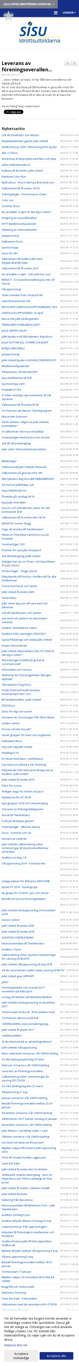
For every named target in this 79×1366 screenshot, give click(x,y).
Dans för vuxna (11, 785)
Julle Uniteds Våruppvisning (19, 1047)
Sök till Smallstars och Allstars (20, 135)
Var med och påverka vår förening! (24, 764)
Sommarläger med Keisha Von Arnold (26, 437)
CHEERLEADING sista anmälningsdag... (26, 1024)
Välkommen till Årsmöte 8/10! (20, 405)
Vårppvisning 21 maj (14, 1092)
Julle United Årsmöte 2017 (18, 1030)
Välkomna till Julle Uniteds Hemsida (24, 467)
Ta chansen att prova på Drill (20, 1018)
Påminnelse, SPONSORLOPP (20, 372)
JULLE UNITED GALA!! (14, 330)
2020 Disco (8, 705)
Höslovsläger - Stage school (19, 571)
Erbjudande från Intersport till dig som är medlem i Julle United (27, 772)
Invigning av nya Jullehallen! (19, 218)
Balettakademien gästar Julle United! (25, 141)
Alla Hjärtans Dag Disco (16, 684)
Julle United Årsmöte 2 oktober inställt (26, 1188)
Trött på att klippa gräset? (18, 821)
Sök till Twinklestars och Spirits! (21, 613)
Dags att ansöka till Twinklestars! (22, 529)
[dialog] (39, 1338)
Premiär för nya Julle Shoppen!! (21, 550)
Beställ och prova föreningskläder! (24, 899)
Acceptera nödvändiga (21, 1356)
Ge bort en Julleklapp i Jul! (18, 485)
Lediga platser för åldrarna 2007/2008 (26, 881)
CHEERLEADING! (11, 1036)
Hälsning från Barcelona (17, 1200)
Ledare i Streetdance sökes (19, 628)
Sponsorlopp (10, 247)
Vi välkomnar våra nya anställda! (23, 431)
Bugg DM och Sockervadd (18, 1287)
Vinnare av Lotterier (14, 839)
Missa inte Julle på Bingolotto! (20, 319)
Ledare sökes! (11, 723)
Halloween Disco (12, 241)
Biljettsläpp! (9, 461)
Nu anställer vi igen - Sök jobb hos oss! (26, 274)
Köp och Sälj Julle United (17, 747)
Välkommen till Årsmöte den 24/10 (23, 517)
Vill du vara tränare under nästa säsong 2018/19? (33, 970)
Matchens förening (14, 1292)
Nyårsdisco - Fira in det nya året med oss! (28, 182)
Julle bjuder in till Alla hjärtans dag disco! (27, 336)
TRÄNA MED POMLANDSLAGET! (21, 325)
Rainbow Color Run (14, 176)
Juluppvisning (10, 235)
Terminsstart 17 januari (16, 1272)
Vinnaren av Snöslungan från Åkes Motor (28, 717)
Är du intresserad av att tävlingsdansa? (27, 1041)
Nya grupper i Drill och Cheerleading (25, 803)
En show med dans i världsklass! (22, 759)
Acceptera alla (56, 1356)
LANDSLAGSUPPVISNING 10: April (22, 313)
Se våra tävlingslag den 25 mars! (22, 1086)
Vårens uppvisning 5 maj (17, 1257)
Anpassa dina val (15, 1345)
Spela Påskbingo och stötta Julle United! (27, 640)
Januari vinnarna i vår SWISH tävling (24, 1098)
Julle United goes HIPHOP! (18, 976)
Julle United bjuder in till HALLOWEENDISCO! (29, 360)
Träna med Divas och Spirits (19, 586)
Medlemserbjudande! (15, 366)
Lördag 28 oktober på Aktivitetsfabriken (27, 997)
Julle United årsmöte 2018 (18, 926)
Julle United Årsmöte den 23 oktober (25, 1169)
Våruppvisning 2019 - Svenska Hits (24, 863)
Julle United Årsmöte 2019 (18, 779)
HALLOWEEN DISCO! (14, 490)
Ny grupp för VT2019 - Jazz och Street (25, 893)
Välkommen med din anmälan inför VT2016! (29, 1304)
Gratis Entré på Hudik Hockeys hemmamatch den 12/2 (21, 692)
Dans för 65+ (10, 253)
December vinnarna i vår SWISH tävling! (27, 1113)
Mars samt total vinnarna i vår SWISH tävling (30, 1053)
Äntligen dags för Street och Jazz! (23, 791)
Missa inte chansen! (14, 416)
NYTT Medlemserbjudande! (19, 224)
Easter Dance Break (14, 645)
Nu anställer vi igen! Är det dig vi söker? (26, 212)
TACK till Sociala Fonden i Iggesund (24, 1157)
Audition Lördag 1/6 (14, 857)
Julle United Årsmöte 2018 (18, 931)
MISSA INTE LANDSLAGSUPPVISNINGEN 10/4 (29, 307)
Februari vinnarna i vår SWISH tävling (25, 1065)
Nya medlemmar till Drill (17, 378)
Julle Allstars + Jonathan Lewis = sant (25, 1131)
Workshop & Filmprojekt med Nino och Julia (29, 159)
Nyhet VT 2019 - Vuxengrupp (19, 887)
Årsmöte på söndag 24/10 (18, 496)
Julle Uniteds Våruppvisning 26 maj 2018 (27, 964)
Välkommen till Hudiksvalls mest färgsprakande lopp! (22, 261)
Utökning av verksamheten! (19, 230)
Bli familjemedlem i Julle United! (21, 699)
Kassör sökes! (11, 920)
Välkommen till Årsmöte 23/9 (20, 268)
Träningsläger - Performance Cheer (24, 194)
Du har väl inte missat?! (16, 729)
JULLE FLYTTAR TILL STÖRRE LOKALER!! (25, 342)
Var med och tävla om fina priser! (23, 1142)
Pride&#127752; (11, 390)
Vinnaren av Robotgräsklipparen (22, 809)
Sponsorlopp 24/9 (13, 384)
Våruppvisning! (11, 289)
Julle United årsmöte (14, 1194)
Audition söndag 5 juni (16, 1215)
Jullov (5, 982)
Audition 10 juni (11, 949)
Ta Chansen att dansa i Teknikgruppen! (27, 410)
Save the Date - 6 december (19, 1298)
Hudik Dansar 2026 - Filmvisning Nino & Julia (29, 147)
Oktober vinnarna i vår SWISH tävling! (25, 1136)
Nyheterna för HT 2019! (16, 797)
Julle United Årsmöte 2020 (18, 592)
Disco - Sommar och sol (16, 833)
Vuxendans (9, 598)
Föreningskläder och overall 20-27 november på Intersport (23, 989)
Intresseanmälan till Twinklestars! (23, 943)
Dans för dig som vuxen (17, 711)
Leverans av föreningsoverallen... (27, 66)
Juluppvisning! (10, 354)
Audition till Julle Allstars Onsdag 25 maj (26, 1221)
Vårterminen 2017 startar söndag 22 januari (29, 1119)
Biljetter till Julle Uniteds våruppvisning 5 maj (30, 1251)
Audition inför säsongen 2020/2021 (24, 634)
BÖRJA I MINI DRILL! (13, 348)
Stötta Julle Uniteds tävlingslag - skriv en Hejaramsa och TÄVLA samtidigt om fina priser (27, 1178)
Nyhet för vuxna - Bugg (16, 523)
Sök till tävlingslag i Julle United (21, 556)
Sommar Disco (11, 206)
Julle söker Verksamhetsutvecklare (24, 449)
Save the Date (11, 1163)
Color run (7, 200)
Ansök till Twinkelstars (16, 815)
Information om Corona (16, 669)
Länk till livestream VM (16, 301)
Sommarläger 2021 (13, 544)
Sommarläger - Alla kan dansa (21, 827)
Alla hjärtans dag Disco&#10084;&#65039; (28, 479)
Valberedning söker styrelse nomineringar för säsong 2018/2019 (29, 956)
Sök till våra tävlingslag (16, 443)
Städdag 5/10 (10, 753)
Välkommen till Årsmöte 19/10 (20, 188)
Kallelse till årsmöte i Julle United (22, 170)
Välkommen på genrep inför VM (22, 473)
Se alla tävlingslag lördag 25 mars (23, 1059)
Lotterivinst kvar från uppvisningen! (24, 1227)
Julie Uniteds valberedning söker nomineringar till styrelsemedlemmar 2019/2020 (25, 848)
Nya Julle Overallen (14, 502)
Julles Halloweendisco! (16, 165)
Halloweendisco (12, 741)
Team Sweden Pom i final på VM (22, 295)
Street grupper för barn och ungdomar (26, 735)
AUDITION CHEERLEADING (18, 937)
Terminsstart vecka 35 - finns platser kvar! (28, 1012)
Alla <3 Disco (10, 153)
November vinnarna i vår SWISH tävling (27, 1125)
